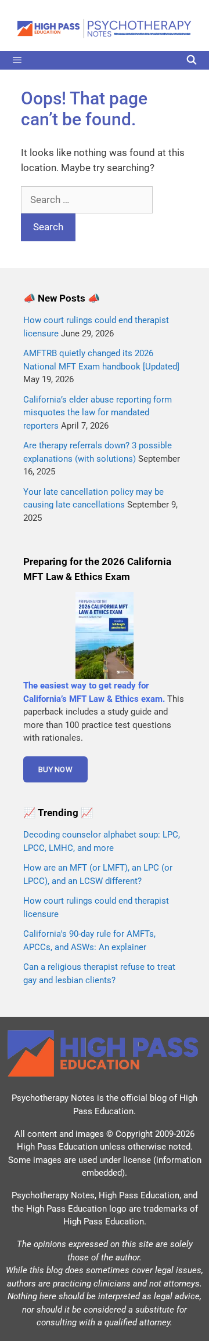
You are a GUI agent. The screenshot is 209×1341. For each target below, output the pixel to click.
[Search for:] (87, 199)
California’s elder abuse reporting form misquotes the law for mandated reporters (97, 412)
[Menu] (104, 60)
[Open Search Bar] (191, 60)
